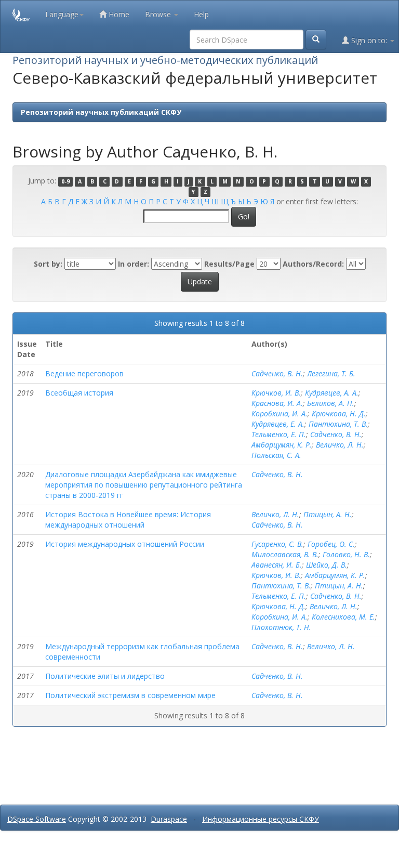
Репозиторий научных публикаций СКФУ (101, 112)
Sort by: (48, 264)
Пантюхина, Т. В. (338, 424)
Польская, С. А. (276, 455)
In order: (133, 264)
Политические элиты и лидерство (105, 676)
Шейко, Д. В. (326, 565)
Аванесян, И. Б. (276, 565)
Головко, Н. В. (346, 554)
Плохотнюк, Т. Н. (281, 627)
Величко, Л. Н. (340, 445)
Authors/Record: (313, 264)
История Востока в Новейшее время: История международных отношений (128, 519)
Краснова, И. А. (277, 403)
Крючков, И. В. (276, 393)
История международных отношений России (124, 544)
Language (61, 14)
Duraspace (169, 819)
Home (118, 14)
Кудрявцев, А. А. (331, 393)
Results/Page (229, 264)
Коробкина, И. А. (279, 413)
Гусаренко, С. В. (277, 544)
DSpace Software (36, 819)
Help (201, 14)
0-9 (65, 181)
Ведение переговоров (84, 373)
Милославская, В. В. (284, 554)
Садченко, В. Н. (277, 373)
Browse (159, 14)
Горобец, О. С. (331, 544)
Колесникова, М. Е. (343, 617)
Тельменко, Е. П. (278, 434)
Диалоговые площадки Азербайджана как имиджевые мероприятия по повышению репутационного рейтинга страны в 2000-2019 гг (143, 484)
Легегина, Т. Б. (331, 373)
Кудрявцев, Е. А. (277, 424)
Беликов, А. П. (330, 403)
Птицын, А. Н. (327, 514)
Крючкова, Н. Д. (339, 413)
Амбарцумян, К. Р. (281, 445)
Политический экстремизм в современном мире (130, 695)
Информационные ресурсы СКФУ (260, 819)
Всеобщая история (79, 393)
